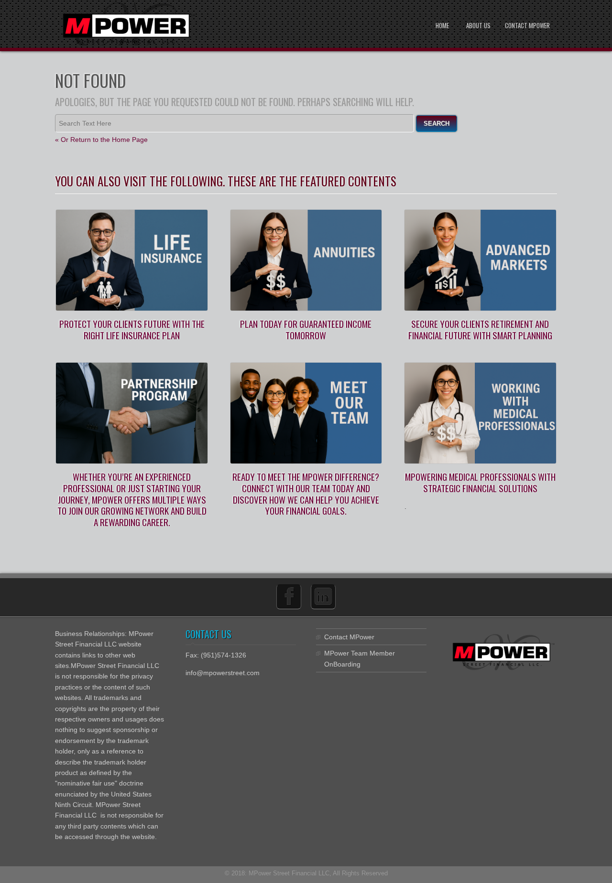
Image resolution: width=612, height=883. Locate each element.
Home (442, 25)
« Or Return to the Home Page (101, 139)
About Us (478, 25)
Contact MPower (527, 25)
